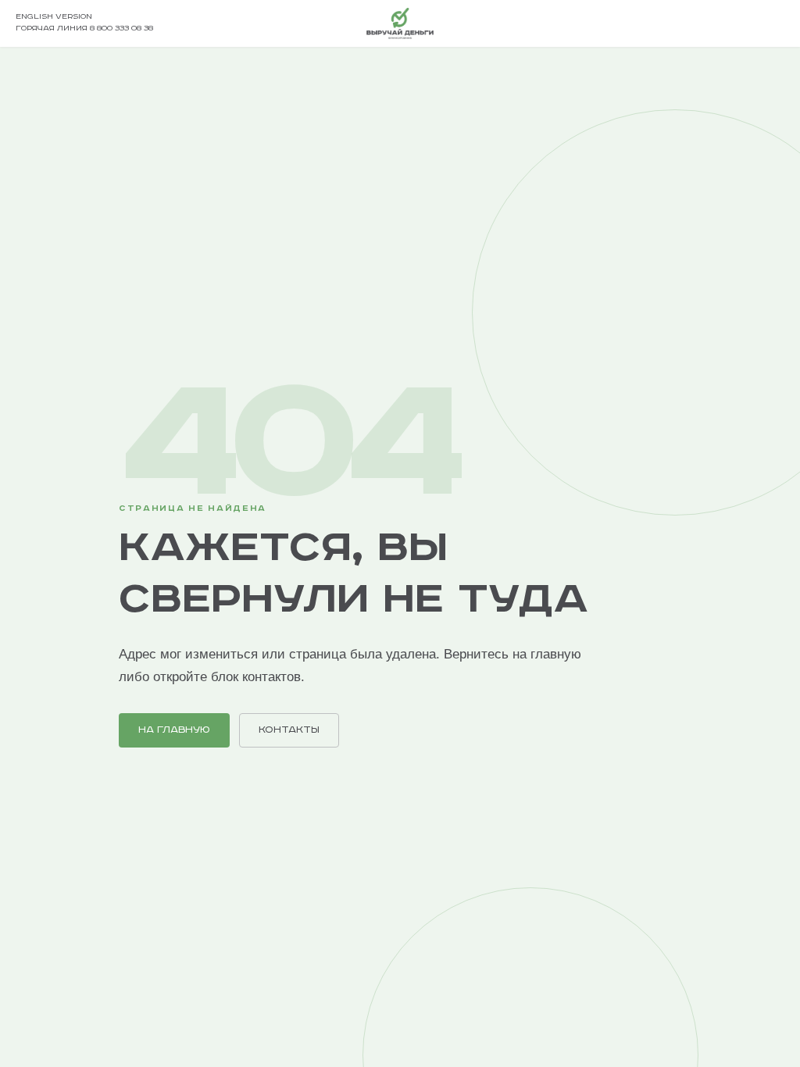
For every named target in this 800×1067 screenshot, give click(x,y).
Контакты (289, 730)
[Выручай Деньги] (399, 23)
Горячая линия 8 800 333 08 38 (84, 28)
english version (54, 16)
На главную (174, 730)
